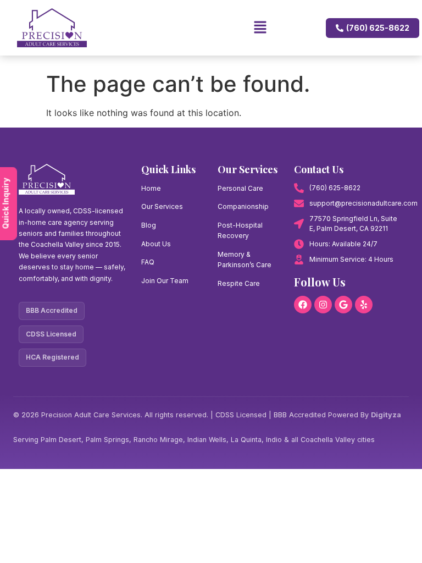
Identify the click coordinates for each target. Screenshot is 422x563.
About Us (156, 244)
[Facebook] (303, 304)
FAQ (147, 262)
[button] (191, 28)
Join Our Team (164, 281)
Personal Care (240, 188)
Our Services (162, 206)
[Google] (343, 304)
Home (151, 188)
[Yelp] (364, 304)
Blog (148, 225)
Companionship (243, 206)
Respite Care (239, 283)
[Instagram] (323, 304)
